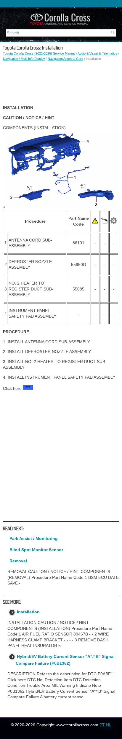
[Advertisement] (61, 83)
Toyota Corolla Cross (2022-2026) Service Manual (39, 53)
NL (108, 724)
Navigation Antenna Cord (65, 58)
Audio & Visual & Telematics (97, 53)
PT (102, 724)
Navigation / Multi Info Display (24, 58)
